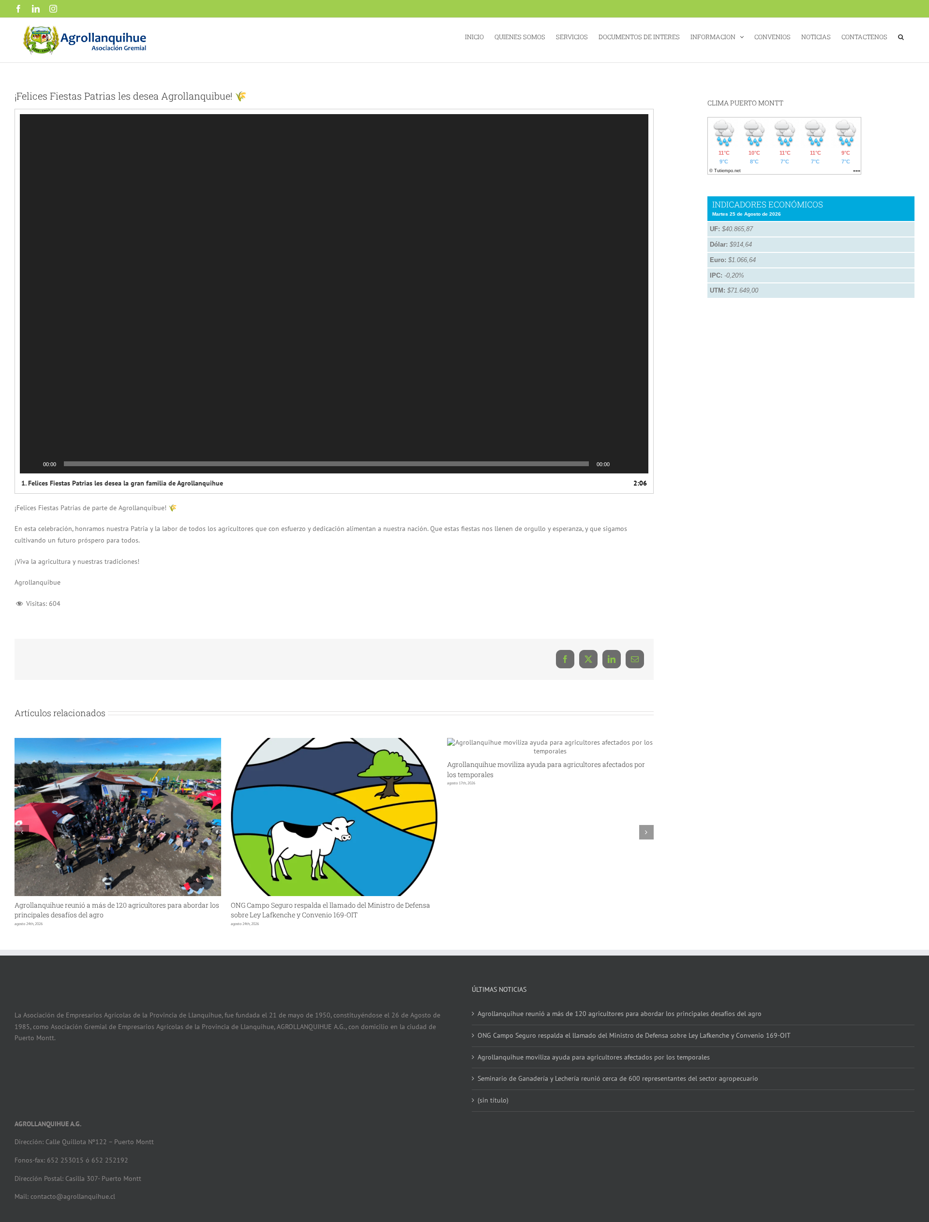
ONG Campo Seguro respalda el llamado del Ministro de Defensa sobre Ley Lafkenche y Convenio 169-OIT (330, 909)
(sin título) (493, 1100)
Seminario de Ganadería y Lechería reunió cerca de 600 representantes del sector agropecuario (618, 1078)
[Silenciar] (620, 464)
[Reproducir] (32, 464)
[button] (901, 36)
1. (122, 483)
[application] (334, 293)
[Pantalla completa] (636, 464)
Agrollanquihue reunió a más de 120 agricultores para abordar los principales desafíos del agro (620, 1013)
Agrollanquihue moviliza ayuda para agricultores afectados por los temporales (594, 1057)
